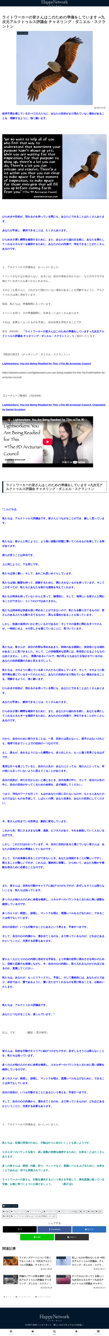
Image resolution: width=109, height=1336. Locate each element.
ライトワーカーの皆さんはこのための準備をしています (34, 1216)
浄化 (84, 1212)
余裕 (7, 1212)
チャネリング (51, 1212)
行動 (7, 1216)
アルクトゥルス (11, 1206)
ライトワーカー (35, 1212)
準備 (92, 1212)
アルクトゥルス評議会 (69, 1212)
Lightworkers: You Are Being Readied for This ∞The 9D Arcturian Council (46, 363)
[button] (72, 1237)
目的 (99, 1212)
